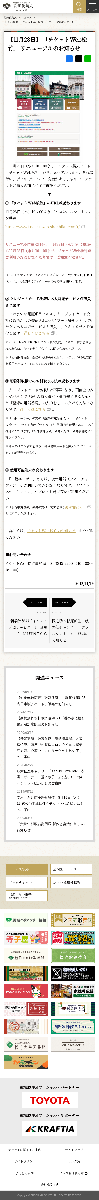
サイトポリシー (24, 1161)
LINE (87, 58)
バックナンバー (20, 882)
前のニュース (37, 602)
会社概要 (47, 1184)
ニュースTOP (19, 869)
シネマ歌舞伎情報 (67, 882)
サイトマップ (74, 1150)
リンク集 (74, 1161)
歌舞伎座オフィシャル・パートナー (49, 1087)
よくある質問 (25, 1173)
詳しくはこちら (36, 333)
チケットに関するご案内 (24, 1150)
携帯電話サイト (75, 507)
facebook (69, 58)
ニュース (26, 17)
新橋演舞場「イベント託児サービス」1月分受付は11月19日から (28, 627)
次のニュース (62, 602)
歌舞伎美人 (10, 17)
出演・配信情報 (21, 895)
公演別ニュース (65, 869)
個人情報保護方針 (72, 1173)
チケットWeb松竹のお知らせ (51, 530)
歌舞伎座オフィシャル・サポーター (49, 1115)
